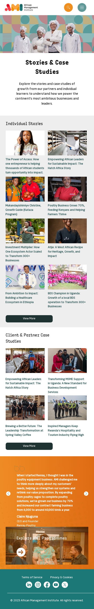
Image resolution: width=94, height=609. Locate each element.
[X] (65, 585)
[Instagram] (38, 585)
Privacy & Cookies (61, 577)
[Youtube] (56, 585)
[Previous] (8, 493)
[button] (68, 7)
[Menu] (82, 7)
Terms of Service (31, 577)
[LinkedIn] (29, 585)
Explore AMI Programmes (41, 538)
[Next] (86, 493)
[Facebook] (47, 585)
